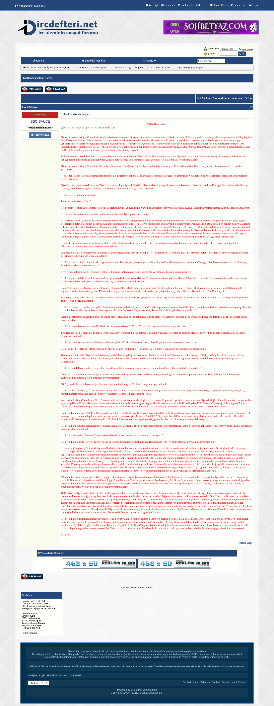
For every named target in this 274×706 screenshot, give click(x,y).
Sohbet (216, 682)
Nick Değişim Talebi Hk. (32, 6)
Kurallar (203, 5)
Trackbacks (28, 623)
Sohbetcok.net (191, 682)
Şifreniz (211, 53)
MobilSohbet (238, 682)
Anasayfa (154, 5)
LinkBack (202, 98)
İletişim (255, 5)
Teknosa (205, 682)
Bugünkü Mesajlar (95, 60)
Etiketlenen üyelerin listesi (37, 78)
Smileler (25, 616)
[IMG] (24, 618)
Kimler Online (220, 5)
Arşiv (42, 675)
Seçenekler (220, 98)
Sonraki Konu (144, 587)
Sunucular (170, 5)
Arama (149, 60)
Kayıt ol (40, 60)
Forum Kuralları (29, 633)
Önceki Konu (129, 587)
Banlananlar (187, 5)
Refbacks (26, 628)
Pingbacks (27, 625)
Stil (247, 98)
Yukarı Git (75, 675)
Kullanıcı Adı (213, 48)
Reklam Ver (240, 5)
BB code (26, 613)
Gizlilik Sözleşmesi (57, 675)
